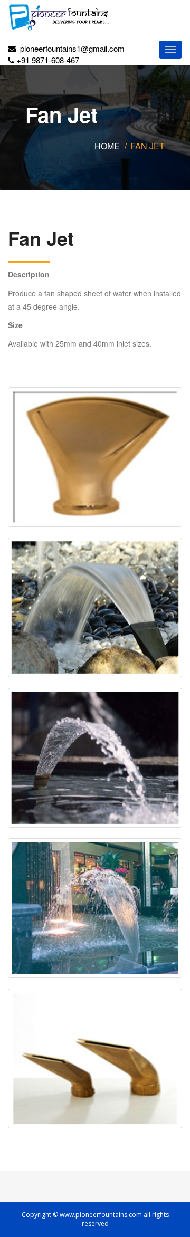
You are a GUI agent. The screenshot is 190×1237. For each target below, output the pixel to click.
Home (107, 146)
